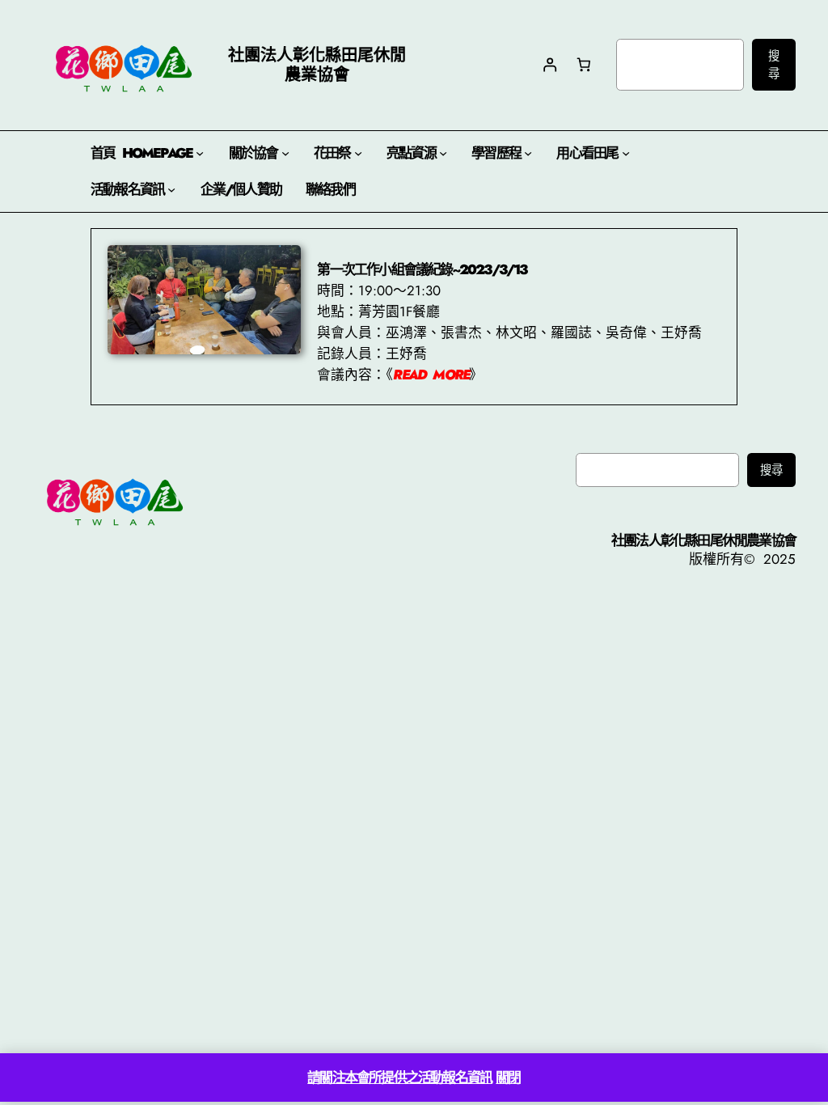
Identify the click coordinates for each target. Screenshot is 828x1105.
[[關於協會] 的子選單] (285, 153)
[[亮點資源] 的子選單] (443, 153)
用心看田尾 (587, 153)
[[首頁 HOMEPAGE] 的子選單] (200, 153)
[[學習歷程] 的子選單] (528, 153)
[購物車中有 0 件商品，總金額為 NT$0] (584, 65)
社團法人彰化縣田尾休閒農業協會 (703, 540)
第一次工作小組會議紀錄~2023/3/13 (421, 269)
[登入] (549, 65)
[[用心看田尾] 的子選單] (626, 153)
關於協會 (253, 153)
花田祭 (332, 153)
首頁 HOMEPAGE (141, 153)
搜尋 (773, 65)
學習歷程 (496, 153)
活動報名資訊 (127, 190)
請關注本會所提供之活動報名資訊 (399, 1077)
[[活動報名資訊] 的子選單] (171, 189)
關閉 (508, 1077)
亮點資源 (411, 153)
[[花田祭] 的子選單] (358, 153)
